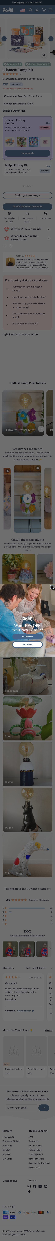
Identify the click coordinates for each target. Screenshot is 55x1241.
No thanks (27, 644)
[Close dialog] (52, 587)
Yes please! (27, 637)
